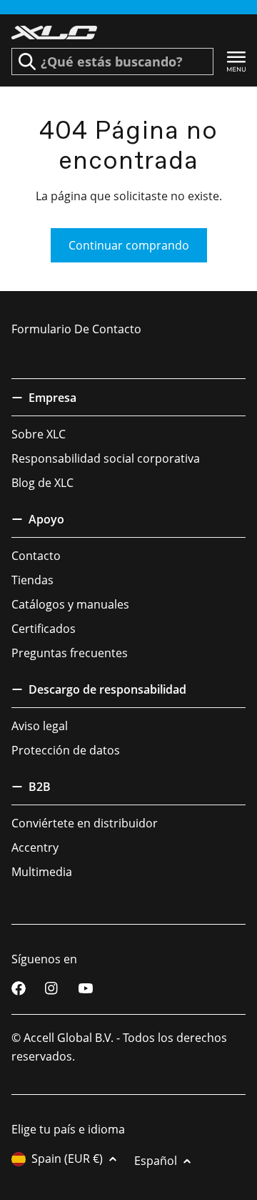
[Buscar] (27, 61)
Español (155, 1161)
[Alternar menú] (236, 61)
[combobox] (112, 61)
